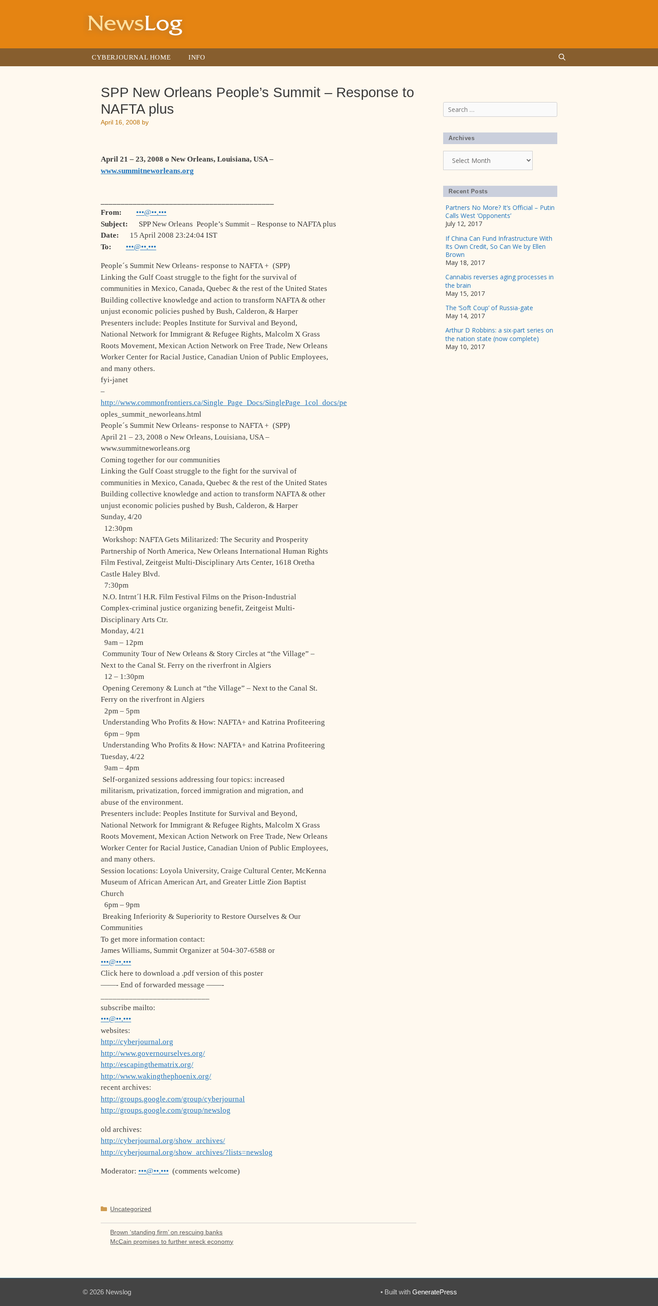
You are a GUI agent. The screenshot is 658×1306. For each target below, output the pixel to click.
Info (196, 57)
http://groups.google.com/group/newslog (166, 1110)
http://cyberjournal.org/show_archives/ (163, 1140)
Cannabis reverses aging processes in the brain (499, 281)
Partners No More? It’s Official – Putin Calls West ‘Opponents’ (500, 211)
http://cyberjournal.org (137, 1041)
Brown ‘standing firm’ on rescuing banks (166, 1232)
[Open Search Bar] (562, 57)
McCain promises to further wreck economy (171, 1241)
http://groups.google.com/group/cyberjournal (173, 1099)
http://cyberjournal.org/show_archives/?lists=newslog (187, 1152)
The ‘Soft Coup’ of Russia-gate (489, 307)
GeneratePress (434, 1292)
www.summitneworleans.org (147, 170)
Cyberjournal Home (131, 57)
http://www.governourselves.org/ (153, 1053)
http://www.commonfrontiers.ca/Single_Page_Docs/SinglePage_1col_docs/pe (224, 402)
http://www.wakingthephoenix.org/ (156, 1076)
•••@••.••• (151, 212)
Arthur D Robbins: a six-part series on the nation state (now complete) (499, 334)
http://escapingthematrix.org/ (147, 1064)
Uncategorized (130, 1208)
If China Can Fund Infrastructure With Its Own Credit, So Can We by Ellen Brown (498, 246)
